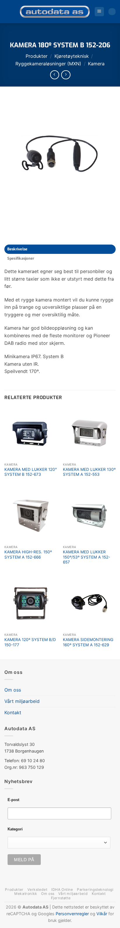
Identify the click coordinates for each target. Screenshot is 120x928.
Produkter (36, 56)
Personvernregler (72, 913)
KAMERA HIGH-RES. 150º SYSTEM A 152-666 (28, 554)
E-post (13, 800)
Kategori (15, 829)
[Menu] (99, 12)
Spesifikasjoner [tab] (20, 258)
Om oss (12, 690)
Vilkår (101, 913)
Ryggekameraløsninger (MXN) (48, 64)
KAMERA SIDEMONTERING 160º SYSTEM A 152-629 (88, 642)
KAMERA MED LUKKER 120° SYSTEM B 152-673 (30, 472)
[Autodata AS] (55, 12)
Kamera (96, 64)
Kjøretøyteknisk (71, 56)
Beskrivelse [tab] (17, 249)
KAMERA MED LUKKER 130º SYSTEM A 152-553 (89, 472)
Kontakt (12, 712)
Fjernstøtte (61, 898)
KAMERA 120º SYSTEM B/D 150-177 (30, 642)
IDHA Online (62, 889)
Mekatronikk (25, 893)
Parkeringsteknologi (95, 889)
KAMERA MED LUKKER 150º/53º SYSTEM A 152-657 (86, 557)
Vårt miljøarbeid (22, 701)
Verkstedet (37, 889)
